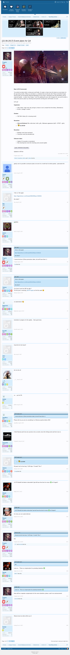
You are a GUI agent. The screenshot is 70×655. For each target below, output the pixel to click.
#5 (67, 261)
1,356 (11, 186)
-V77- (15, 544)
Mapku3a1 (5, 305)
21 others (29, 158)
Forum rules (35, 653)
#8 (67, 329)
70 (11, 388)
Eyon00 (4, 330)
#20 (67, 625)
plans (27, 45)
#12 (67, 422)
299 (11, 338)
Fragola (5, 62)
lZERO (4, 399)
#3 (67, 202)
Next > (12, 47)
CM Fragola (22, 42)
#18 (67, 571)
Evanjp (15, 471)
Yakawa (4, 287)
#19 (67, 596)
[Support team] (34, 27)
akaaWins (5, 417)
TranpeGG (5, 442)
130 (11, 313)
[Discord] (16, 27)
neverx (4, 233)
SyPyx (24, 158)
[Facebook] (51, 27)
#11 (67, 404)
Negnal (4, 518)
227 (11, 500)
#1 (67, 155)
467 (11, 525)
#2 (67, 173)
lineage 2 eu (13, 45)
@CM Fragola (30, 290)
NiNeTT (16, 573)
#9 (67, 354)
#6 (67, 292)
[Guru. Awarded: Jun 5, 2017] (7, 179)
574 (11, 450)
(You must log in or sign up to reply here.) (59, 641)
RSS (67, 648)
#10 (67, 379)
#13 (67, 441)
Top (65, 648)
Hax (4, 203)
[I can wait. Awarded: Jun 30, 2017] (6, 68)
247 (11, 425)
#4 (67, 231)
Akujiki (4, 493)
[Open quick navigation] (67, 16)
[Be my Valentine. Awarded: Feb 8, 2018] (3, 67)
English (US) (9, 648)
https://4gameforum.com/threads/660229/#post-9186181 (28, 196)
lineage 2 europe (21, 45)
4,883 (11, 215)
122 (11, 240)
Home (62, 648)
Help (59, 648)
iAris (4, 356)
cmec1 (4, 174)
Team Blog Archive (12, 42)
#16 (67, 516)
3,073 (11, 73)
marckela (21, 544)
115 (11, 294)
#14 (67, 468)
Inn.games (4, 648)
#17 (67, 541)
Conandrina (19, 158)
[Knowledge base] (34, 35)
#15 (67, 491)
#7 (67, 310)
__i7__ (4, 381)
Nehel (15, 158)
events (7, 45)
